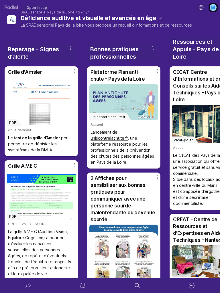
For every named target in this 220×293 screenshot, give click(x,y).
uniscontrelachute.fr (109, 138)
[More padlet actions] (191, 285)
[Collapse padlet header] (160, 18)
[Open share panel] (28, 285)
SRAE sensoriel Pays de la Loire (47, 12)
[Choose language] (201, 7)
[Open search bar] (137, 285)
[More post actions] (71, 73)
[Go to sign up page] (213, 7)
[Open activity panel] (83, 285)
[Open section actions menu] (70, 48)
